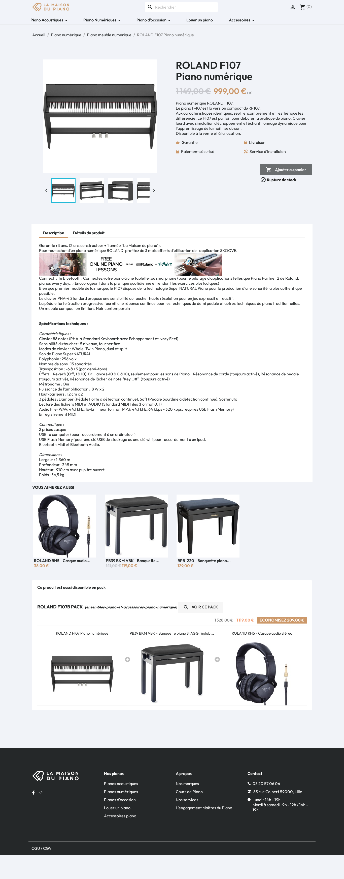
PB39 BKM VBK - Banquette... (132, 560)
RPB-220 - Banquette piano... (204, 560)
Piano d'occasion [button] (151, 19)
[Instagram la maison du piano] (40, 792)
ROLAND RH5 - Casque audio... (62, 560)
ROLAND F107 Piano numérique (82, 633)
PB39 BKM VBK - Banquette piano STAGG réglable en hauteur (172, 633)
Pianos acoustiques (121, 783)
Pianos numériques (121, 791)
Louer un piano (199, 19)
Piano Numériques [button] (100, 19)
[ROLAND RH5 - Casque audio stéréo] (262, 673)
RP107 (254, 108)
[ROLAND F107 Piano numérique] (82, 673)
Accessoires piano (120, 815)
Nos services (187, 799)
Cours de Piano (189, 791)
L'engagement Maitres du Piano (204, 807)
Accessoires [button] (240, 19)
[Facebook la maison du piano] (33, 792)
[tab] (53, 233)
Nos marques (187, 783)
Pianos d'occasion (120, 799)
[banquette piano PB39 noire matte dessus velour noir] (172, 673)
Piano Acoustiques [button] (47, 19)
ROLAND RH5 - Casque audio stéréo (262, 633)
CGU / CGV (41, 848)
